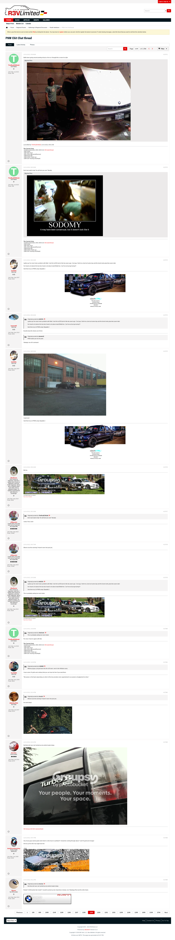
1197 (76, 912)
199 (33, 912)
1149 (54, 912)
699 (40, 912)
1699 (143, 912)
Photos (32, 44)
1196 (69, 912)
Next (166, 912)
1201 (106, 912)
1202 (113, 912)
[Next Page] (152, 48)
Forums (8, 20)
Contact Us (150, 920)
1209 (121, 912)
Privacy (158, 920)
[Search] (169, 10)
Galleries (46, 20)
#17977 (165, 511)
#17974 (165, 315)
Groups (36, 20)
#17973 (165, 260)
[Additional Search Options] (166, 10)
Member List (20, 24)
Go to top (165, 920)
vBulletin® (87, 929)
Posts (10, 44)
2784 (158, 912)
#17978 (165, 544)
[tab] (10, 44)
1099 (47, 912)
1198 (83, 912)
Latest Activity (21, 44)
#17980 (165, 628)
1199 (91, 912)
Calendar (28, 24)
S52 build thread (49, 150)
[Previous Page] (149, 48)
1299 (136, 912)
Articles (26, 20)
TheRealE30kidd (36, 144)
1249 (128, 912)
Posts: (10, 73)
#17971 (165, 54)
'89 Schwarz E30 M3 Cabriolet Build (33, 829)
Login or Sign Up (163, 1)
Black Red (10, 920)
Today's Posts (10, 24)
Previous (20, 912)
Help (143, 920)
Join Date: (11, 72)
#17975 (165, 351)
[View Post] (44, 319)
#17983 (165, 742)
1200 (98, 912)
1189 (61, 912)
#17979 (165, 577)
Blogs (17, 20)
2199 (151, 912)
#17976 (165, 467)
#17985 (165, 880)
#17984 (165, 838)
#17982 (165, 692)
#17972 (165, 167)
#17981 (165, 662)
